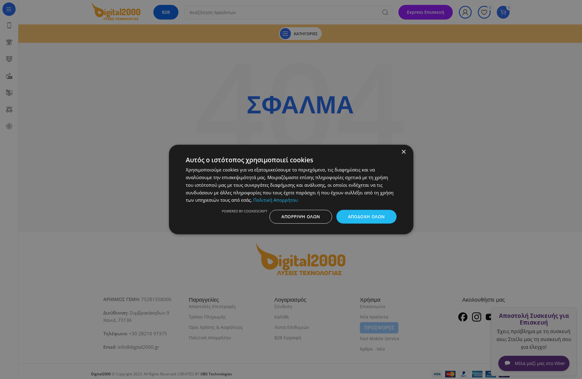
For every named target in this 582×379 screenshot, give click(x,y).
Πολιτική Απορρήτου (275, 200)
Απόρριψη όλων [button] (300, 216)
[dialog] (291, 189)
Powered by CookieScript (244, 211)
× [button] (403, 152)
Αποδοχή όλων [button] (366, 216)
